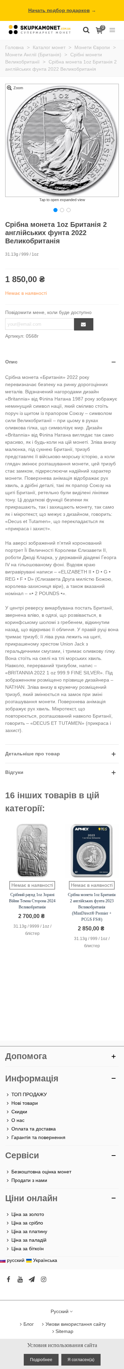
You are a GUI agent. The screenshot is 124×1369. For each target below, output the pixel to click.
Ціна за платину (29, 1231)
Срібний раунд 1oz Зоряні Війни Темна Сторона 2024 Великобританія (32, 900)
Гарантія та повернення (38, 1137)
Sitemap (64, 1331)
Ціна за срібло (27, 1223)
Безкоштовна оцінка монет (41, 1171)
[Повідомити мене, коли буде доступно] (83, 324)
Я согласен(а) (81, 1359)
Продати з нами (29, 1180)
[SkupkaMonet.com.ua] (112, 29)
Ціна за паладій (28, 1240)
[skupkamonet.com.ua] (39, 29)
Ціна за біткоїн (27, 1248)
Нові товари (24, 1103)
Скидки (19, 1111)
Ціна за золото (27, 1214)
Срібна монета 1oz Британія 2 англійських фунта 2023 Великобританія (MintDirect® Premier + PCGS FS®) (92, 907)
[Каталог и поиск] (86, 29)
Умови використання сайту (75, 1324)
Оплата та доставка (33, 1129)
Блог (28, 1324)
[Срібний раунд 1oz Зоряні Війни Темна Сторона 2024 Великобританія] (32, 851)
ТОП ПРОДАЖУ (29, 1094)
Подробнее (41, 1359)
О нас (17, 1120)
